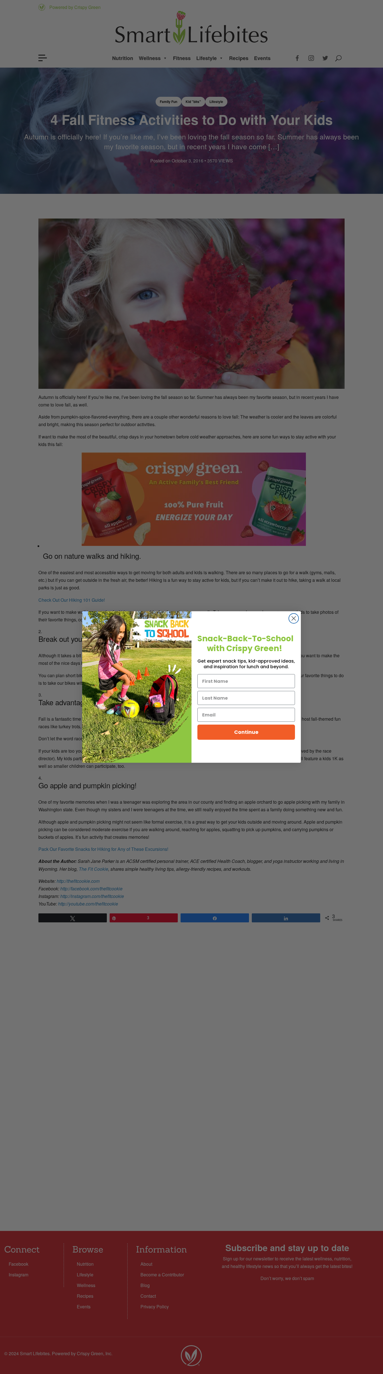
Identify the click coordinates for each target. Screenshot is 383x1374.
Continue (246, 732)
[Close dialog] (294, 618)
